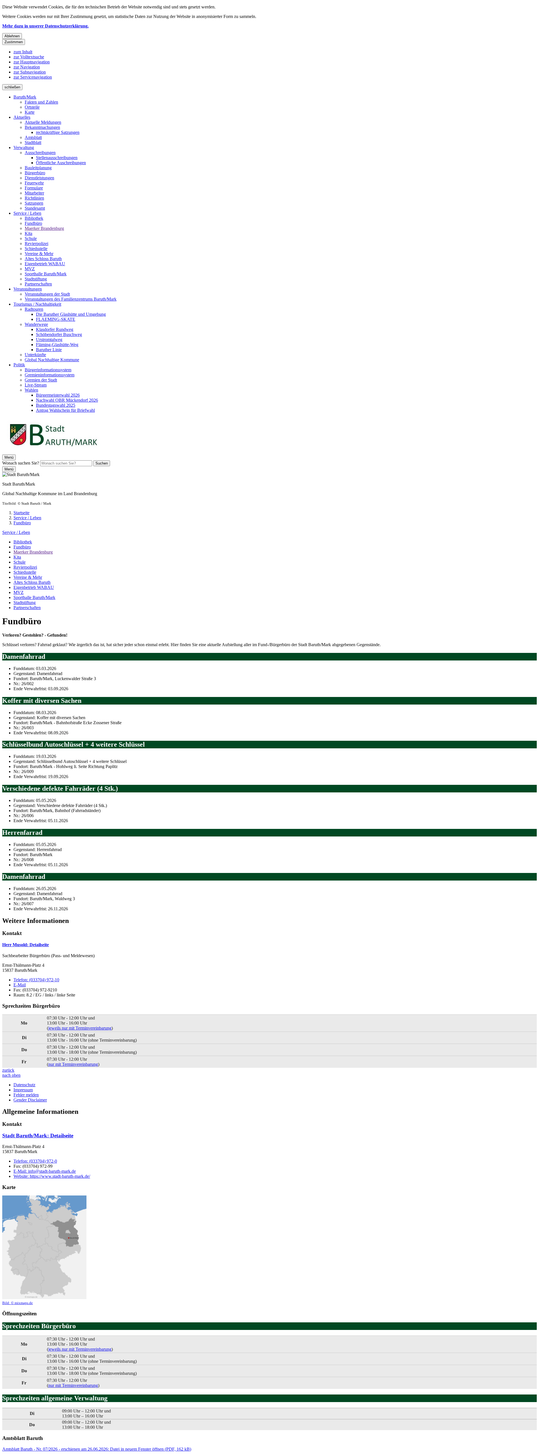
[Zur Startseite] (53, 451)
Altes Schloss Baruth (43, 258)
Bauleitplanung (38, 167)
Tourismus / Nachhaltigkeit (37, 304)
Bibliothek (34, 218)
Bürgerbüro (35, 172)
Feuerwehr (34, 182)
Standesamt (35, 208)
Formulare (34, 188)
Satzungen (34, 203)
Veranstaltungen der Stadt (47, 294)
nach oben (11, 1075)
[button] (44, 1250)
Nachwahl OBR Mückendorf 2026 (67, 400)
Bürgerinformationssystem (48, 369)
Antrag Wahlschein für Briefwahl (65, 410)
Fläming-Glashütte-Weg (57, 344)
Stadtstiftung (36, 278)
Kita (28, 233)
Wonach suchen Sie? (20, 463)
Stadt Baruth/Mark (37, 1135)
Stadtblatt (33, 142)
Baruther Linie (49, 349)
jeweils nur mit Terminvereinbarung (79, 1028)
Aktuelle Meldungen (43, 122)
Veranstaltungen (27, 289)
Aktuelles (21, 117)
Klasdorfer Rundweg (54, 329)
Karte (30, 112)
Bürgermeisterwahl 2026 (58, 395)
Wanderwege (36, 324)
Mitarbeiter (34, 193)
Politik (19, 364)
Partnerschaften (38, 284)
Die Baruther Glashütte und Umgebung (71, 314)
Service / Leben (27, 213)
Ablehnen (12, 36)
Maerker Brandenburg (44, 228)
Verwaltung (23, 147)
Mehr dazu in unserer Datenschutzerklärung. (45, 26)
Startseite (21, 512)
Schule (31, 238)
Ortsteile (32, 107)
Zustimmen (13, 42)
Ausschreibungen (40, 152)
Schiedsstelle (36, 248)
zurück (8, 1070)
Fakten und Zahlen (41, 102)
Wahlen (31, 390)
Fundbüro (33, 223)
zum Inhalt (22, 51)
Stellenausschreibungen (56, 157)
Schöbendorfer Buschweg (59, 334)
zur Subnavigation (29, 72)
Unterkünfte (35, 354)
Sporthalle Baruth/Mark (46, 273)
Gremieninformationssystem (49, 374)
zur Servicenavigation (32, 77)
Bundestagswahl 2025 (55, 405)
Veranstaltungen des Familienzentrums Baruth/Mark (71, 299)
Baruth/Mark (24, 97)
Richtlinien (34, 198)
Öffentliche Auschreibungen (61, 162)
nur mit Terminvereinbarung (73, 1064)
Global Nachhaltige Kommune (52, 359)
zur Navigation (26, 67)
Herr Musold (25, 944)
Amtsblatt (33, 137)
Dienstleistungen (39, 177)
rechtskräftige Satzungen (57, 132)
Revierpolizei (36, 243)
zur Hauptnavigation (31, 62)
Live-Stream (36, 385)
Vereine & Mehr (39, 253)
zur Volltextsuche (28, 56)
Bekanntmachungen (42, 127)
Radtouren (34, 309)
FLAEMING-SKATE (55, 319)
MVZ (30, 268)
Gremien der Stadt (41, 380)
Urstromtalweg (49, 339)
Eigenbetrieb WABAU (45, 263)
